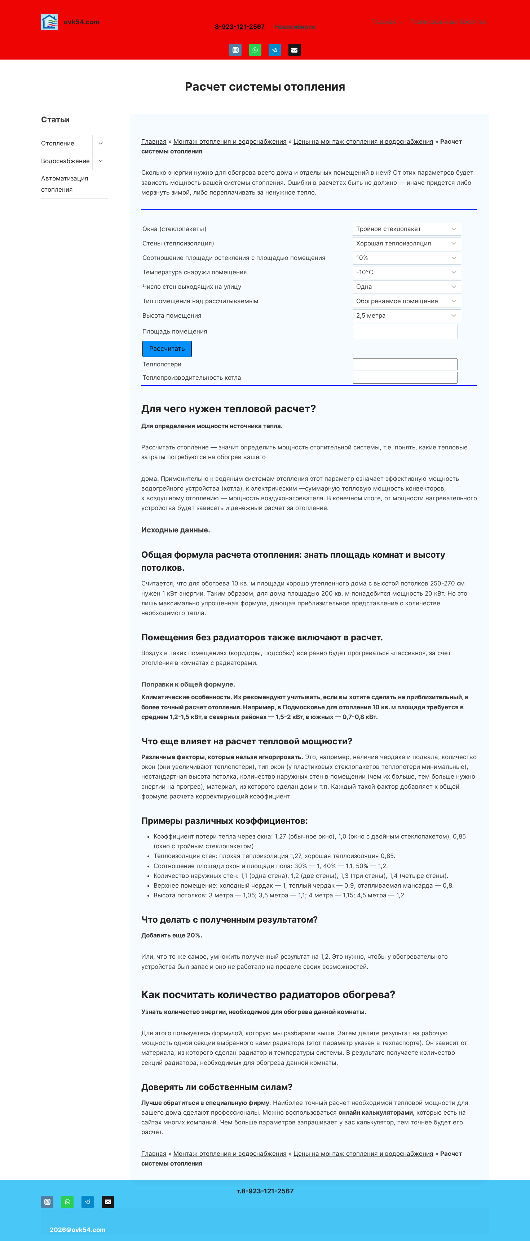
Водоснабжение (65, 161)
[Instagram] (235, 50)
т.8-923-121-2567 (265, 1191)
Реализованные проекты (447, 21)
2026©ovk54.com (78, 1229)
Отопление (57, 143)
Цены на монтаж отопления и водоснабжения (363, 141)
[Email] (294, 50)
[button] (48, 230)
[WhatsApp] (255, 50)
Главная (154, 141)
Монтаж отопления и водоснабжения (230, 141)
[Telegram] (275, 50)
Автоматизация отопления (64, 184)
